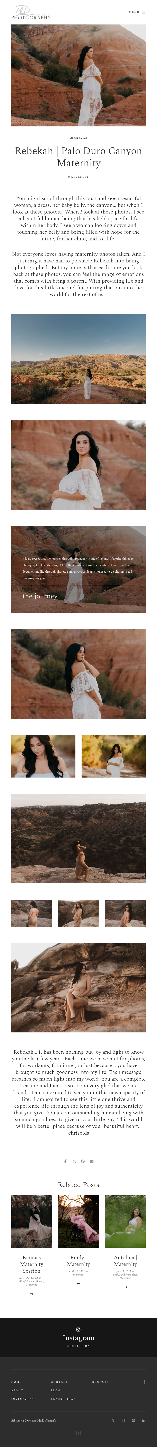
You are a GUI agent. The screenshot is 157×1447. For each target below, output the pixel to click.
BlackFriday (63, 1399)
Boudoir (100, 1382)
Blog (56, 1391)
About (17, 1391)
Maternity (78, 177)
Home (16, 1382)
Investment (23, 1399)
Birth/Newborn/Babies (31, 1281)
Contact (59, 1382)
